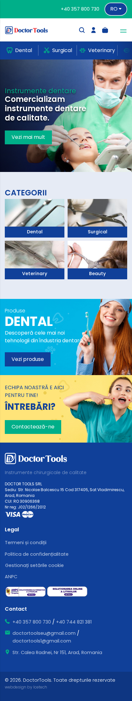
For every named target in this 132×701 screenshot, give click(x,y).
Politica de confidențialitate (37, 554)
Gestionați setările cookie (34, 565)
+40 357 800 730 (80, 9)
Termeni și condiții (25, 542)
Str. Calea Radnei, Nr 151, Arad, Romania (57, 652)
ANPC (11, 576)
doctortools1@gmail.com (41, 641)
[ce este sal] (25, 592)
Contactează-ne (33, 426)
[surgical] (34, 218)
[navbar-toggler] (121, 31)
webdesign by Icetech (26, 687)
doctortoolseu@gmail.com (44, 633)
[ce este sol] (67, 592)
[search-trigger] (81, 31)
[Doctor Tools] (30, 29)
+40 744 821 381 (74, 622)
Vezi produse (28, 359)
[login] (93, 31)
